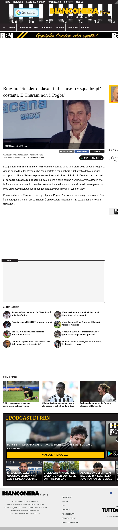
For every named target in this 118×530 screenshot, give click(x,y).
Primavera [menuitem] (47, 27)
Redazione (67, 497)
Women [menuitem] (60, 27)
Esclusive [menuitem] (72, 27)
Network (18, 2)
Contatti (66, 510)
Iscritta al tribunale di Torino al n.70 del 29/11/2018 (25, 504)
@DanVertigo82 (37, 157)
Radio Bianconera (35, 2)
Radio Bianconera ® (31, 502)
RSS (63, 506)
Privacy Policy (69, 518)
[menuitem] (4, 27)
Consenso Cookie (70, 522)
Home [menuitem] (12, 27)
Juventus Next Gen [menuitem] (28, 27)
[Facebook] (110, 493)
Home (7, 2)
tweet (96, 151)
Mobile (65, 501)
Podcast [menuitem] (85, 27)
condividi (81, 151)
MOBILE (79, 2)
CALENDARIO (54, 2)
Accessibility (68, 514)
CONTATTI (68, 2)
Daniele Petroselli (14, 157)
